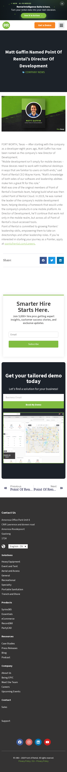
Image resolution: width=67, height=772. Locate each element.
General (6, 575)
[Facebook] (19, 742)
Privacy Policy (25, 761)
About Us (6, 673)
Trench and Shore (11, 594)
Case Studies (8, 643)
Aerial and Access (11, 571)
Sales (4, 707)
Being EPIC (7, 677)
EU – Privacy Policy (40, 761)
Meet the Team (10, 682)
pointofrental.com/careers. (20, 244)
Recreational (8, 580)
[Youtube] (47, 742)
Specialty (6, 585)
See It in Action (33, 15)
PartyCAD (7, 628)
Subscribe (33, 344)
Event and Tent (10, 566)
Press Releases (9, 648)
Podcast (6, 657)
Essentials (7, 614)
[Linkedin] (38, 742)
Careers (6, 687)
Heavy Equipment (11, 561)
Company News (35, 72)
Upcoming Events (11, 691)
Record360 (7, 623)
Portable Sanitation (12, 589)
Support (6, 721)
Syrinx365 (7, 609)
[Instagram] (29, 742)
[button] (43, 260)
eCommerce (8, 618)
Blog (4, 653)
